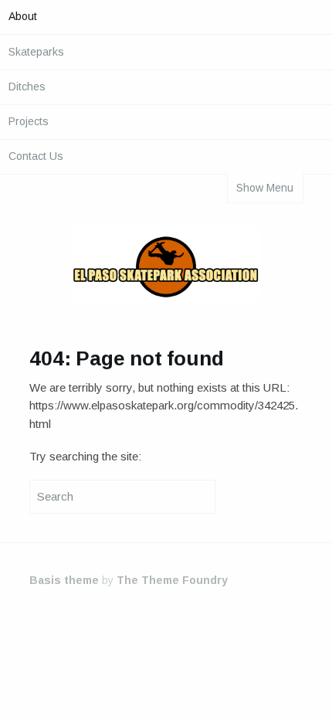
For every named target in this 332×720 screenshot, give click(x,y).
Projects (28, 121)
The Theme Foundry (172, 580)
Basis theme (64, 580)
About (22, 16)
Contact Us (35, 156)
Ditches (27, 86)
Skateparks (36, 52)
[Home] (166, 267)
